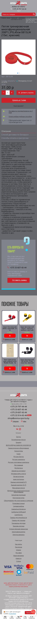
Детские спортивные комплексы (18, 462)
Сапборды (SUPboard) (18, 512)
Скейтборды (19, 514)
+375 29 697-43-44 (18, 412)
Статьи (18, 561)
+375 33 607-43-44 (18, 268)
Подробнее (12, 613)
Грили (18, 454)
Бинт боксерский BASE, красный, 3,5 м (10, 328)
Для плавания (18, 465)
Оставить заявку (19, 280)
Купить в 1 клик (19, 100)
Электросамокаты (18, 534)
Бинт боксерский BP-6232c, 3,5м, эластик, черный (27, 361)
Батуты (18, 436)
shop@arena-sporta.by (18, 418)
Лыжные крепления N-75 (19, 482)
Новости (18, 558)
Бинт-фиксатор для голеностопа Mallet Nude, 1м (9, 361)
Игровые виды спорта (18, 473)
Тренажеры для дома (18, 523)
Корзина (18, 617)
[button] (33, 612)
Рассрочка (18, 547)
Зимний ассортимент (19, 471)
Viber (24, 421)
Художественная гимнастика (18, 529)
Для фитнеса (18, 468)
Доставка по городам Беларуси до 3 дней (21, 111)
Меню (5, 618)
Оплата (18, 550)
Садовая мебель (18, 506)
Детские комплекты (18, 459)
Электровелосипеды (18, 532)
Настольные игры (18, 497)
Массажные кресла (18, 488)
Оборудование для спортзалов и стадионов (18, 500)
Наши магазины (18, 555)
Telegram (16, 421)
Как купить (18, 544)
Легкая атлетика (18, 476)
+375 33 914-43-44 (18, 415)
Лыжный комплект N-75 (18, 485)
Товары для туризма (18, 520)
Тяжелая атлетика (18, 526)
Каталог (12, 618)
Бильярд (18, 442)
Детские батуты (18, 456)
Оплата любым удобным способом (20, 116)
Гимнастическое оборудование (18, 448)
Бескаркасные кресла (19, 439)
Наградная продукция (18, 495)
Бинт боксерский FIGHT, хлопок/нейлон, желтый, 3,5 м (27, 328)
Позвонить (32, 618)
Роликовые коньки (19, 503)
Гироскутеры (18, 451)
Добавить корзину (27, 93)
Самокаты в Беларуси (18, 509)
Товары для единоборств (18, 517)
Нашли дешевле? (19, 106)
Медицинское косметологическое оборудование (18, 491)
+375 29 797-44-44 (19, 9)
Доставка (18, 552)
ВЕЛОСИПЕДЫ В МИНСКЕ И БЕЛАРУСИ (18, 445)
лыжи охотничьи (18, 479)
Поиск (25, 618)
